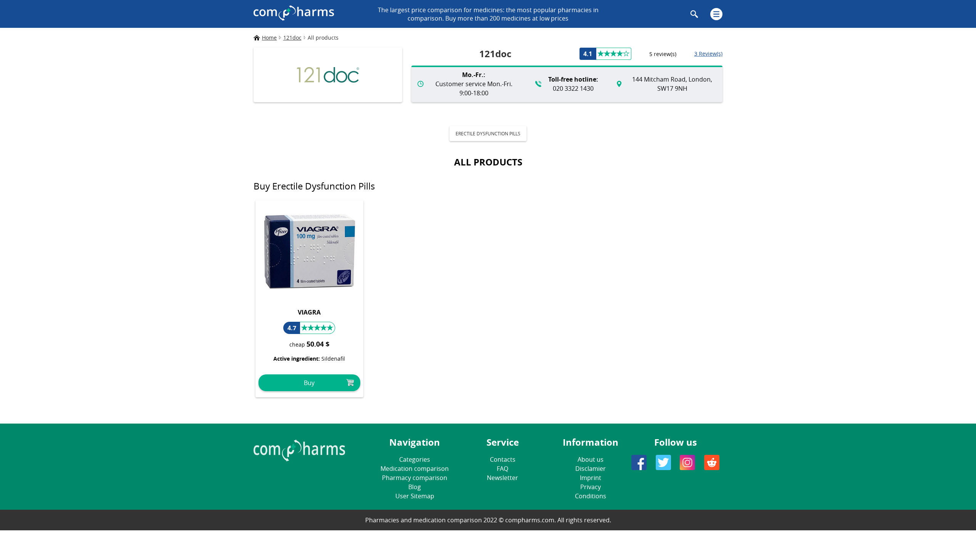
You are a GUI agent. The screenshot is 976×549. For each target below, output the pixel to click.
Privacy (590, 487)
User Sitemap (414, 496)
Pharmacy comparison (414, 478)
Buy (309, 383)
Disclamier (590, 468)
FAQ (502, 468)
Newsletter (502, 478)
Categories (414, 459)
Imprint (590, 478)
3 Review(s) (708, 53)
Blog (414, 487)
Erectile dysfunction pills (488, 133)
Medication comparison (414, 468)
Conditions (590, 496)
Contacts (502, 459)
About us (591, 459)
